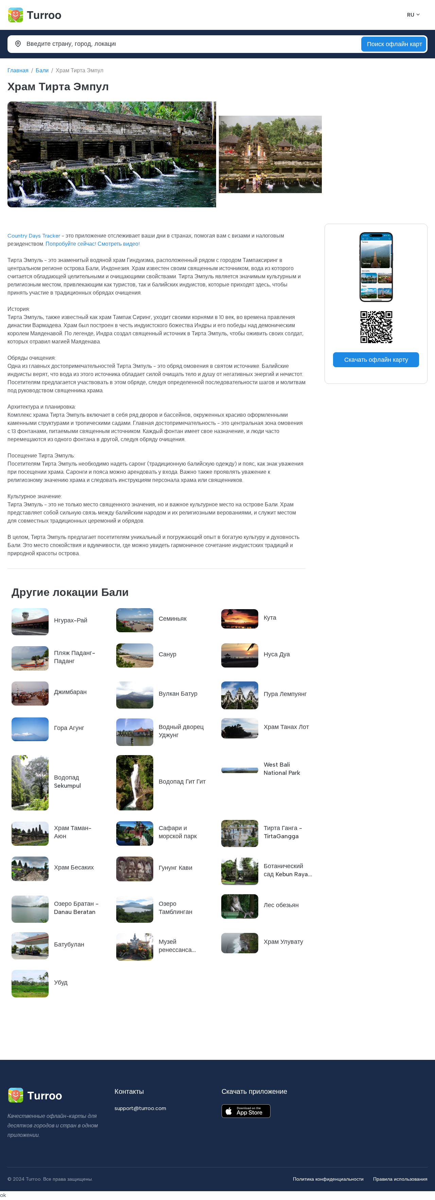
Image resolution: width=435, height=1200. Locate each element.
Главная (18, 70)
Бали (42, 70)
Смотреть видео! (119, 244)
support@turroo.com (140, 1108)
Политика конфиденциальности (328, 1179)
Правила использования (400, 1179)
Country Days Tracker (33, 235)
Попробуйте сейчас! (71, 244)
